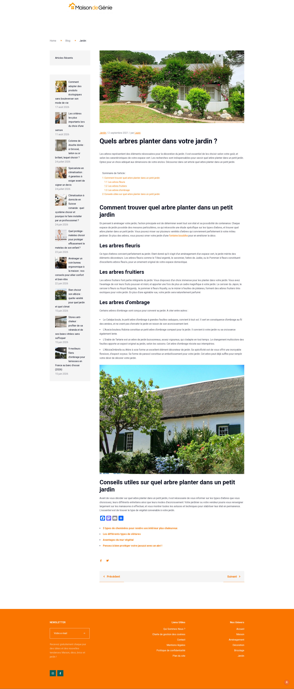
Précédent (113, 576)
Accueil (240, 629)
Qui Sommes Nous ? (174, 629)
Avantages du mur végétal (118, 539)
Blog (67, 40)
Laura (137, 132)
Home (53, 40)
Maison (240, 634)
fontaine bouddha (178, 235)
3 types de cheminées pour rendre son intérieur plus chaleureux (140, 528)
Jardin (103, 132)
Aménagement (236, 639)
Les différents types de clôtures (122, 534)
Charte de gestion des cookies (168, 634)
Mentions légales (176, 645)
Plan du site (179, 655)
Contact (181, 639)
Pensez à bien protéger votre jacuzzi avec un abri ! (132, 545)
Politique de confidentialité (170, 650)
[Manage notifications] (286, 682)
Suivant (232, 576)
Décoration (238, 645)
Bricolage (239, 650)
